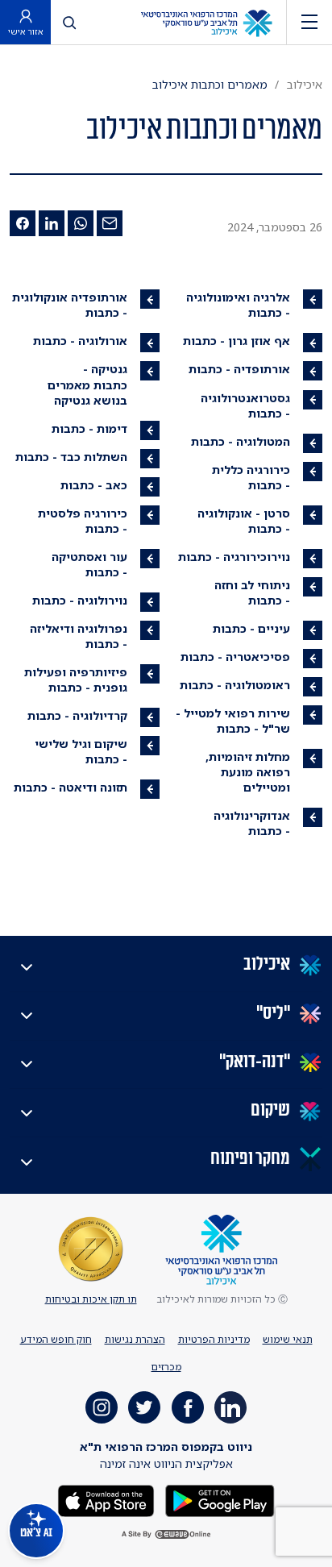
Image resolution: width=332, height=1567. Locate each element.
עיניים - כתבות (251, 628)
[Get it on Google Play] (218, 1499)
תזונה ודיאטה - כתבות (70, 787)
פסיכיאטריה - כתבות (235, 656)
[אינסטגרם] (101, 1407)
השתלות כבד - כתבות (71, 456)
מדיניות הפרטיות (214, 1339)
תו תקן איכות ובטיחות (91, 1299)
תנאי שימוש (288, 1339)
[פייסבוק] (22, 223)
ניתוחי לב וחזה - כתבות (252, 592)
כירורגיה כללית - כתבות (251, 477)
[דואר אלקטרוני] (109, 223)
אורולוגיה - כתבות (80, 340)
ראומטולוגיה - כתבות (235, 684)
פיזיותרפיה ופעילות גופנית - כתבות (75, 679)
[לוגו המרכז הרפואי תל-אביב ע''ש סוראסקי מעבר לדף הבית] (206, 22)
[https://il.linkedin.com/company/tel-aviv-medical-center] (230, 1407)
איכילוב (304, 84)
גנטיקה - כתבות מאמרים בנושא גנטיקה (87, 384)
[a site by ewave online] (166, 1534)
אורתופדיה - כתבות (239, 368)
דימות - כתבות (89, 428)
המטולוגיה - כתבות (240, 441)
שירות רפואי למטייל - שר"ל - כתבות (233, 720)
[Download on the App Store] (106, 1499)
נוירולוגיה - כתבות (79, 600)
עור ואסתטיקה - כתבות (89, 564)
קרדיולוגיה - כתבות (77, 715)
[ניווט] (309, 22)
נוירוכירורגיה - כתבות (234, 556)
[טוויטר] (144, 1407)
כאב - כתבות (93, 485)
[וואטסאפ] (80, 223)
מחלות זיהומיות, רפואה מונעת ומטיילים (247, 772)
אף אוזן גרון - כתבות (236, 340)
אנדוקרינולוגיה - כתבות (252, 823)
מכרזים (166, 1367)
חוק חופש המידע (56, 1339)
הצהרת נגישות (135, 1339)
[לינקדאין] (51, 223)
